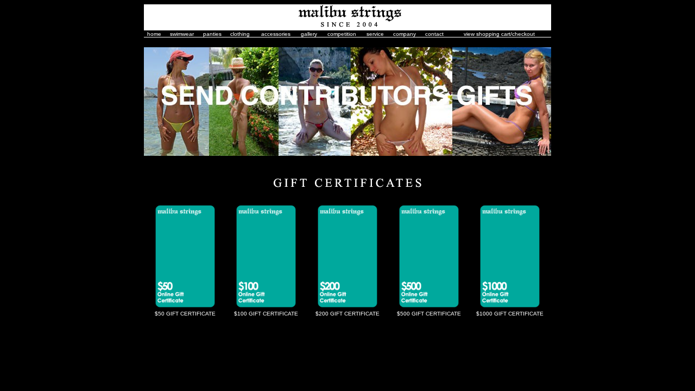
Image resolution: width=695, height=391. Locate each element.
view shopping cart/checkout (499, 34)
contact (434, 34)
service (375, 34)
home (154, 34)
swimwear (182, 34)
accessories (275, 34)
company (404, 34)
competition (341, 34)
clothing (240, 34)
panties (212, 34)
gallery (309, 34)
